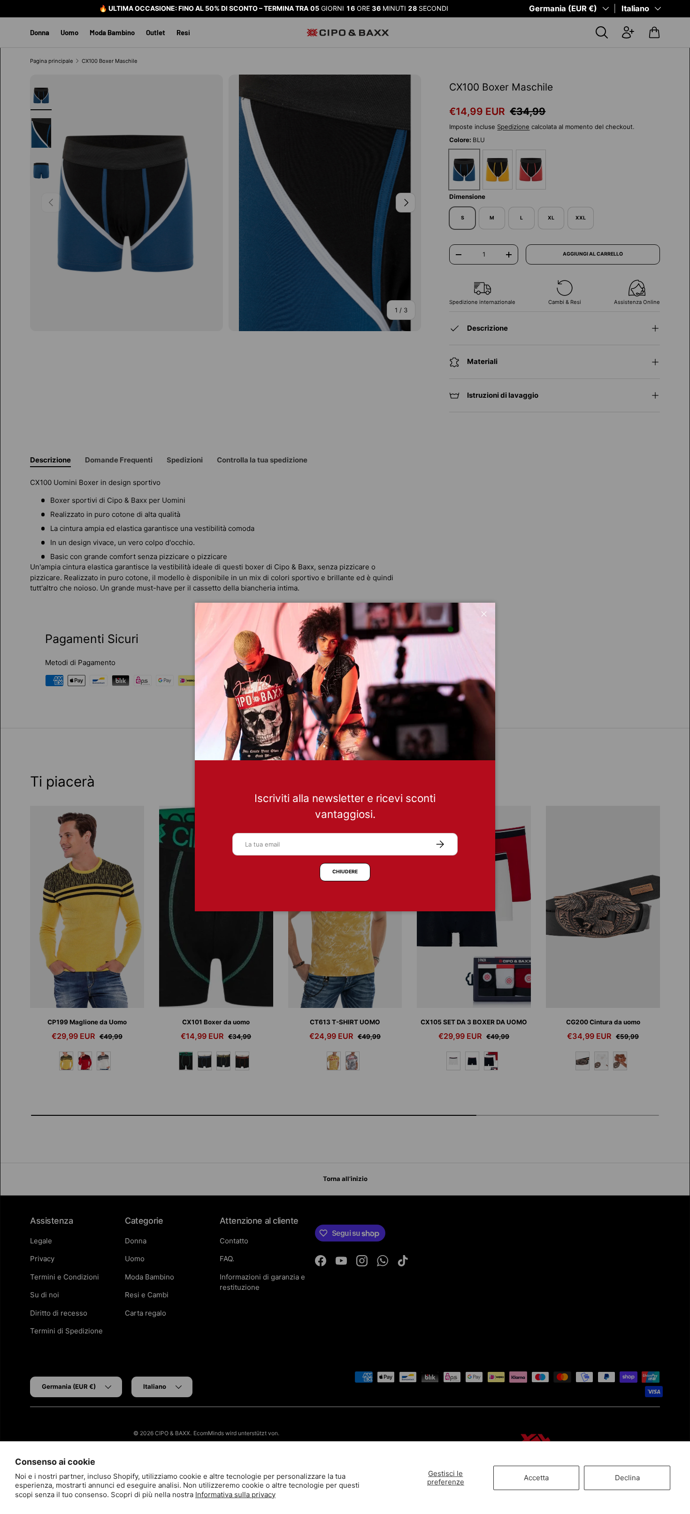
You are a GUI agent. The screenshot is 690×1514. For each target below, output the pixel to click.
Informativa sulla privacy (235, 1494)
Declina (627, 1477)
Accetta (536, 1477)
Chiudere (345, 872)
